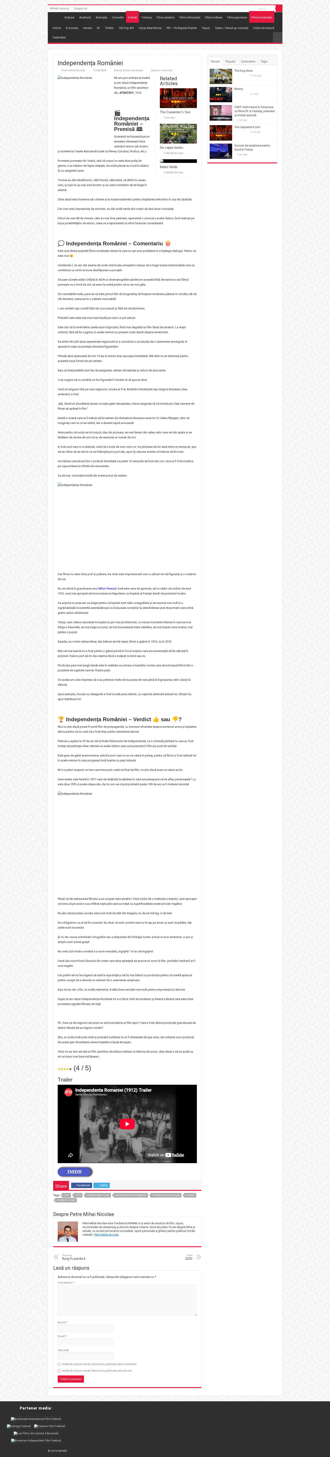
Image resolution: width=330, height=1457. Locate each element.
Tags (264, 61)
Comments (248, 61)
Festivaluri (59, 37)
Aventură (85, 17)
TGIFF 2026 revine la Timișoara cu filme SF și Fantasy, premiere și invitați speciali (254, 111)
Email (62, 1336)
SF (98, 28)
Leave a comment (162, 70)
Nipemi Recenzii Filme (166, 1195)
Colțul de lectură (263, 28)
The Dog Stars (243, 70)
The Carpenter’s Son (175, 112)
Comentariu (66, 1282)
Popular (230, 61)
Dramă (132, 17)
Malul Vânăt (168, 167)
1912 (78, 1195)
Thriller (109, 28)
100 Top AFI (126, 28)
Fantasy (147, 17)
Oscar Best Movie (150, 28)
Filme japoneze (237, 17)
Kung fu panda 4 (73, 1257)
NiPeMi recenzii (59, 8)
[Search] (279, 8)
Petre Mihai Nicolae (73, 70)
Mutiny (238, 89)
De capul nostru (171, 147)
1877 (66, 1195)
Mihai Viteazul (107, 588)
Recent (215, 61)
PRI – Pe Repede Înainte (181, 28)
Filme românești (261, 17)
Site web (63, 1350)
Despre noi (80, 8)
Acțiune (69, 17)
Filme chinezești (189, 17)
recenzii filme (66, 1200)
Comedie (118, 17)
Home (56, 17)
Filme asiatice (165, 17)
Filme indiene (213, 17)
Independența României (130, 1195)
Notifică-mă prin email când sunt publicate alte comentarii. (99, 1364)
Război (190, 1195)
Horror (57, 28)
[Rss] (252, 8)
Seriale (87, 28)
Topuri (206, 28)
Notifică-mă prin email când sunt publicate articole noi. (97, 1370)
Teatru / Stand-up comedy (231, 28)
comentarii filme (98, 1195)
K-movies (72, 28)
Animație (101, 17)
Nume (62, 1322)
